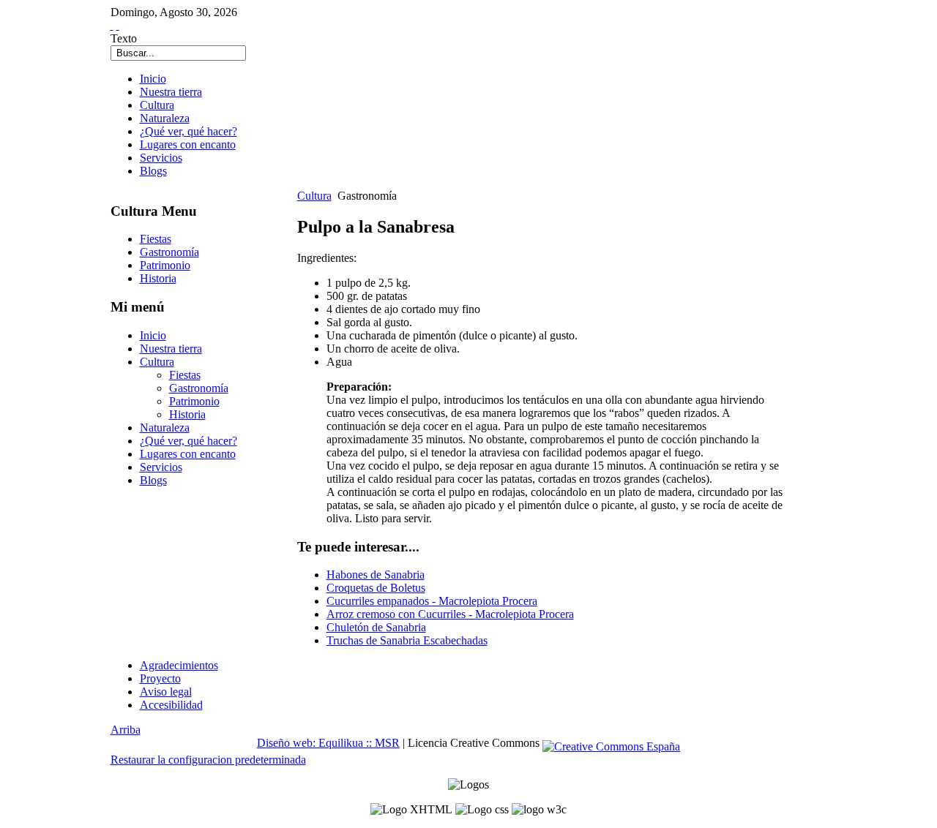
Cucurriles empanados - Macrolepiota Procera (431, 601)
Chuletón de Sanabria (376, 627)
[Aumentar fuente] (112, 25)
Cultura (314, 195)
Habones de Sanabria (375, 574)
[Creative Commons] (611, 743)
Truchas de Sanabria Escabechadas (407, 640)
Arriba (126, 729)
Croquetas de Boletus (375, 588)
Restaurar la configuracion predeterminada (208, 759)
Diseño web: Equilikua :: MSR (328, 743)
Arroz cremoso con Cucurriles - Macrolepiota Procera (450, 614)
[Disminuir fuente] (117, 25)
